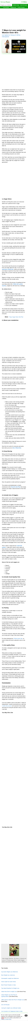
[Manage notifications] (3, 1018)
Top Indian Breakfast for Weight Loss (10, 988)
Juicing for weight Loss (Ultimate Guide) (11, 1008)
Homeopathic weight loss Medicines (10, 978)
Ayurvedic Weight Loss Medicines (9, 971)
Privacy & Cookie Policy (6, 1019)
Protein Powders (21, 7)
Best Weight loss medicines (8, 975)
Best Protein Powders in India (8, 985)
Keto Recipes (6, 7)
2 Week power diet (17, 638)
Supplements (13, 7)
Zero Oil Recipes (5, 1004)
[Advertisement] (14, 17)
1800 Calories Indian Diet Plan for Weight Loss (12, 999)
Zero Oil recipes (23, 5)
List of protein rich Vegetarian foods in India (11, 1011)
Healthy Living (16, 5)
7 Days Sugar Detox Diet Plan (16, 317)
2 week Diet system (7, 706)
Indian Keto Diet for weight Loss (9, 991)
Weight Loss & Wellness (6, 5)
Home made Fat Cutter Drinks (8, 981)
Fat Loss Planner (5, 2)
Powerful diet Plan (15, 487)
